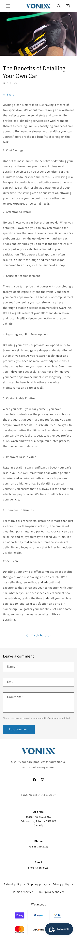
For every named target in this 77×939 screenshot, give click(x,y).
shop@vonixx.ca (38, 867)
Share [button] (10, 94)
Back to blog (41, 635)
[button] (8, 6)
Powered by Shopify (46, 794)
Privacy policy (61, 884)
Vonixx (32, 794)
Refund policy (13, 884)
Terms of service (23, 892)
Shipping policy (37, 884)
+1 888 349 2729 (39, 846)
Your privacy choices (51, 892)
